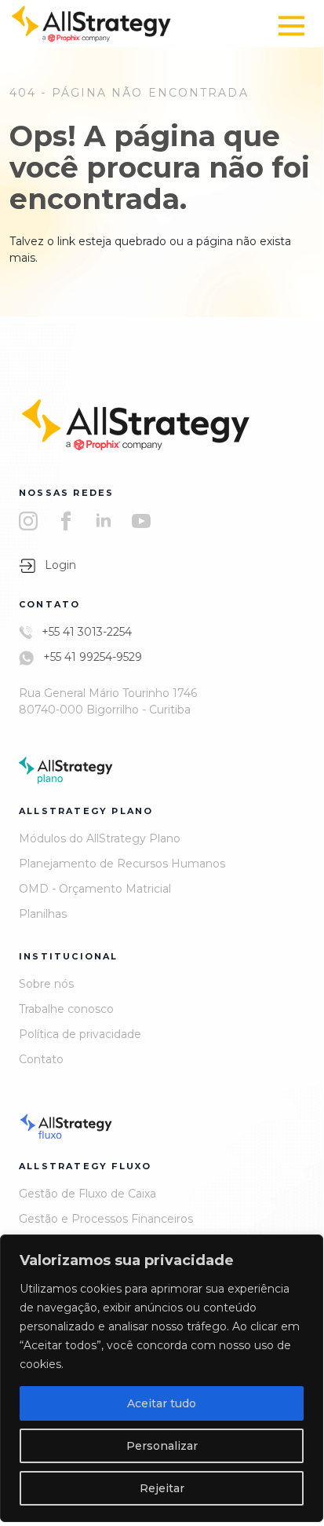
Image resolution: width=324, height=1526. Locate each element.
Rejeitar (162, 1488)
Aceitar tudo (161, 1403)
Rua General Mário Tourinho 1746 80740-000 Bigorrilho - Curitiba (108, 701)
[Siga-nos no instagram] (28, 520)
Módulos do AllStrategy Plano (99, 838)
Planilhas (43, 914)
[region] (161, 1378)
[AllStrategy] (91, 23)
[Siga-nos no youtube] (141, 520)
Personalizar (162, 1446)
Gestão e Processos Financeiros (106, 1219)
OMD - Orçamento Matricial (95, 889)
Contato (41, 1059)
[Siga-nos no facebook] (65, 520)
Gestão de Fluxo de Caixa (87, 1194)
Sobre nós (46, 984)
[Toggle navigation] (291, 25)
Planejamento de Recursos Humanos (122, 864)
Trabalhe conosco (66, 1009)
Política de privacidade (80, 1034)
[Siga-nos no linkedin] (103, 520)
